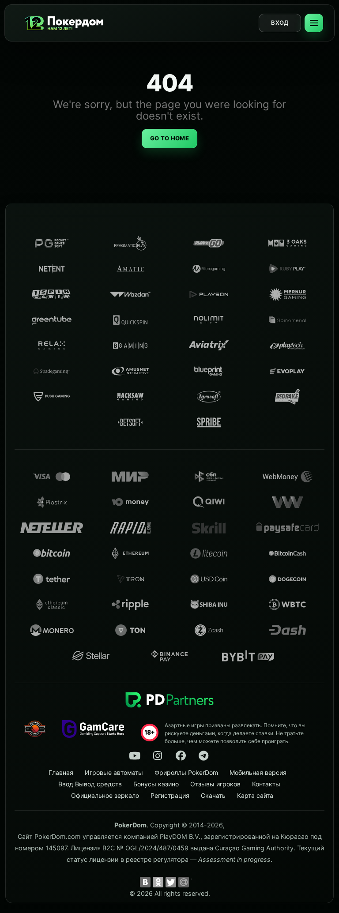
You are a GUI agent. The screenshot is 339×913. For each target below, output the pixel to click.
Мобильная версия (258, 772)
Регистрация (170, 795)
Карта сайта (255, 795)
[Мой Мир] (183, 882)
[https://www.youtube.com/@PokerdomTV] (135, 756)
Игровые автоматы (114, 772)
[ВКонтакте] (145, 882)
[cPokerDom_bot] (203, 756)
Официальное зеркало (105, 795)
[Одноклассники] (158, 882)
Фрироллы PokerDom (186, 772)
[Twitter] (171, 882)
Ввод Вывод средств (90, 784)
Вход (279, 22)
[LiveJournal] (196, 882)
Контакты (266, 784)
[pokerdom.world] (158, 756)
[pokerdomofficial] (181, 756)
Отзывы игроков (215, 784)
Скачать (213, 795)
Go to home (169, 138)
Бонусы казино (156, 784)
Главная (61, 772)
